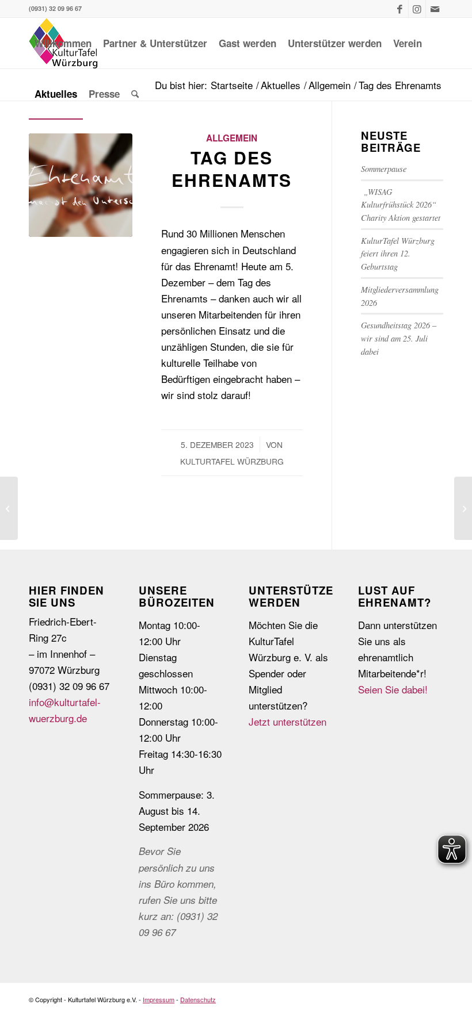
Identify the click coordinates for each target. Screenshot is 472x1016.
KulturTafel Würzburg (232, 461)
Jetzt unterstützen (287, 721)
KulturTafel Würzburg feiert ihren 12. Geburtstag (398, 253)
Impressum (158, 999)
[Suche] (134, 93)
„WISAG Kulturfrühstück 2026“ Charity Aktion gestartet (402, 204)
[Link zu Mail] (434, 8)
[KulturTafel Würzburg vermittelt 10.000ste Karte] (80, 185)
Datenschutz (198, 999)
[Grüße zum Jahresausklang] (463, 508)
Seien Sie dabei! (393, 689)
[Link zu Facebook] (399, 8)
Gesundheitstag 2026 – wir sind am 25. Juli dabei (398, 338)
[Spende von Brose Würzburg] (9, 508)
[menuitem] (63, 43)
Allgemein (231, 138)
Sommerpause (383, 168)
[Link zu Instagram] (417, 8)
